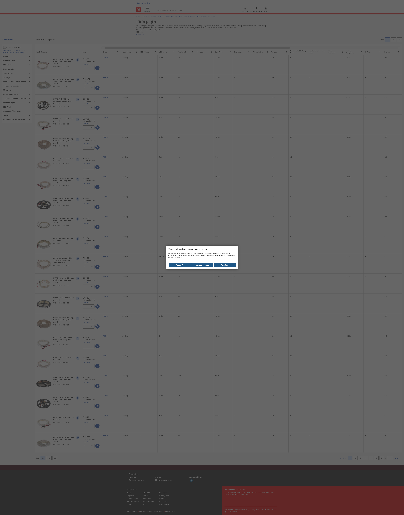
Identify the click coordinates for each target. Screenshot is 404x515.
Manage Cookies (202, 265)
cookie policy (231, 255)
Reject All (224, 265)
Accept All (180, 265)
